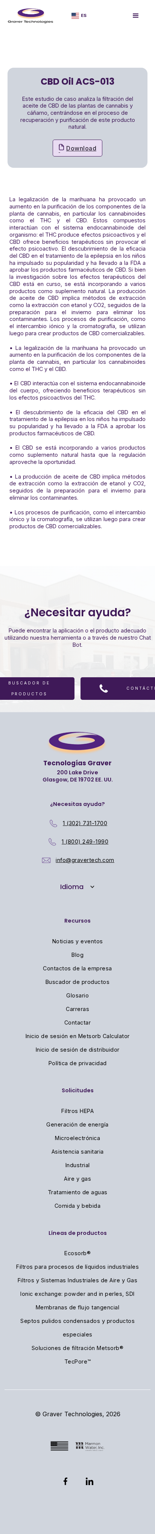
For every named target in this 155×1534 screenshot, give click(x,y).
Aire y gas (77, 1178)
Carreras (77, 1009)
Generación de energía (77, 1124)
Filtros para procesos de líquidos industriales (77, 1266)
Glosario (77, 995)
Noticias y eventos (77, 941)
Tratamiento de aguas (78, 1192)
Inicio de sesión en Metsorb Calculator (78, 1036)
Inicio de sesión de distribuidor (78, 1049)
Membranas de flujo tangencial (78, 1307)
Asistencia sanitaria (78, 1151)
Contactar (77, 1022)
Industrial (77, 1165)
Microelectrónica (77, 1138)
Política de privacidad (78, 1063)
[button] (79, 16)
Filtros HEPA (77, 1111)
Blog (77, 955)
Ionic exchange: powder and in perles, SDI (77, 1294)
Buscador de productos (78, 982)
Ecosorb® (77, 1253)
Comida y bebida (78, 1206)
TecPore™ (77, 1361)
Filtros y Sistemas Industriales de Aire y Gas (78, 1280)
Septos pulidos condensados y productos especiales (77, 1328)
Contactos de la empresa (77, 968)
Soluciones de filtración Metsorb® (78, 1348)
